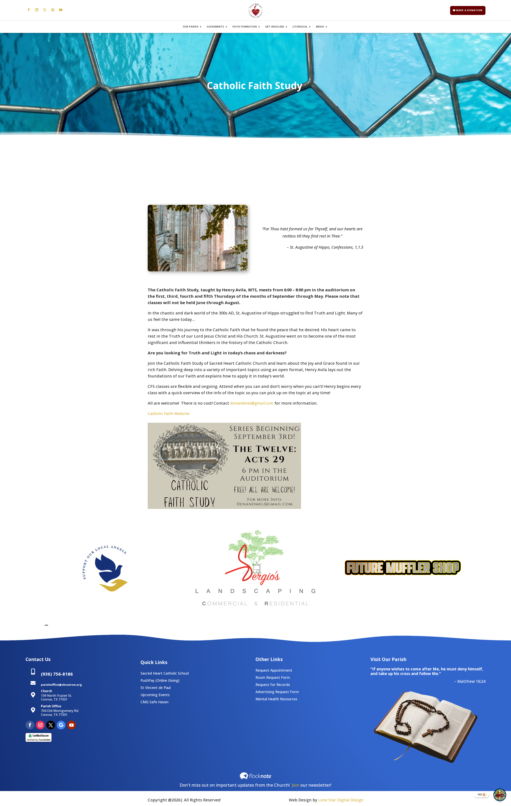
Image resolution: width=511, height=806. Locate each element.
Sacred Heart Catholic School (165, 673)
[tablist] (46, 624)
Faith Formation (245, 26)
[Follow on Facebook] (29, 10)
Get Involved (274, 26)
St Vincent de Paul (156, 687)
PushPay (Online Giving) (160, 680)
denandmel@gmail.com (251, 403)
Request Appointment (274, 670)
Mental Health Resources (276, 699)
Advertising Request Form (277, 691)
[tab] (46, 625)
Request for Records (273, 684)
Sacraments (215, 26)
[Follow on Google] (53, 10)
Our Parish (190, 26)
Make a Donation (469, 10)
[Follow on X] (45, 10)
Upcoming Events (155, 694)
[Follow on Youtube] (60, 10)
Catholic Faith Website (168, 413)
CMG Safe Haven (154, 702)
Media (320, 26)
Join (295, 785)
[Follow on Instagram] (37, 10)
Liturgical (300, 26)
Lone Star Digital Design (340, 800)
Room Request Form (273, 677)
